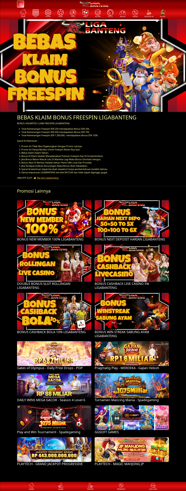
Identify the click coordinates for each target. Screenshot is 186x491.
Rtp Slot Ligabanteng (48, 177)
